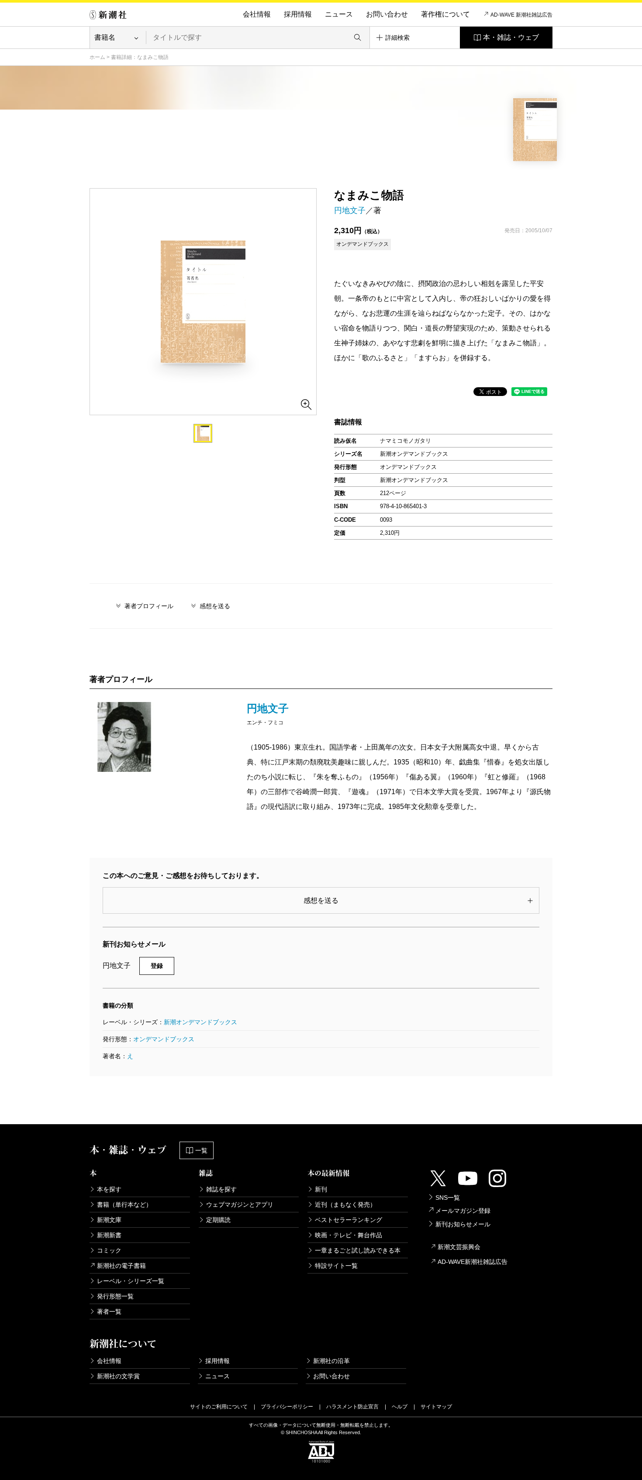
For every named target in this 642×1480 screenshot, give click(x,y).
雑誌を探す (221, 1189)
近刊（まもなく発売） (345, 1204)
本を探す (109, 1189)
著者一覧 (109, 1311)
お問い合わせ (387, 14)
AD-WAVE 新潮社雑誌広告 (521, 15)
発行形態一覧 (115, 1296)
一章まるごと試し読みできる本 (357, 1250)
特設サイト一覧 (336, 1265)
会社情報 (257, 14)
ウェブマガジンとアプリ (239, 1204)
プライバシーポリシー (287, 1407)
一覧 (201, 1150)
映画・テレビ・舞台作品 (348, 1235)
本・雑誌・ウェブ (511, 37)
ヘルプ (399, 1407)
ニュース (339, 14)
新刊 (321, 1189)
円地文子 (350, 210)
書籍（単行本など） (124, 1204)
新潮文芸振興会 (459, 1246)
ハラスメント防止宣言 (352, 1407)
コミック (109, 1250)
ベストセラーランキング (348, 1219)
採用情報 (298, 14)
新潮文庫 (109, 1219)
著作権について (445, 14)
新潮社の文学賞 (118, 1376)
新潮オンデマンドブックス (200, 1022)
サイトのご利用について (219, 1407)
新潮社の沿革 (331, 1360)
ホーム (97, 57)
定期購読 (218, 1219)
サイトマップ (436, 1407)
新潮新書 (109, 1235)
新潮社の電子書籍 (121, 1265)
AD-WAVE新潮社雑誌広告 (472, 1261)
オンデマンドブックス (163, 1039)
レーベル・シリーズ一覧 (130, 1280)
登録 (157, 965)
